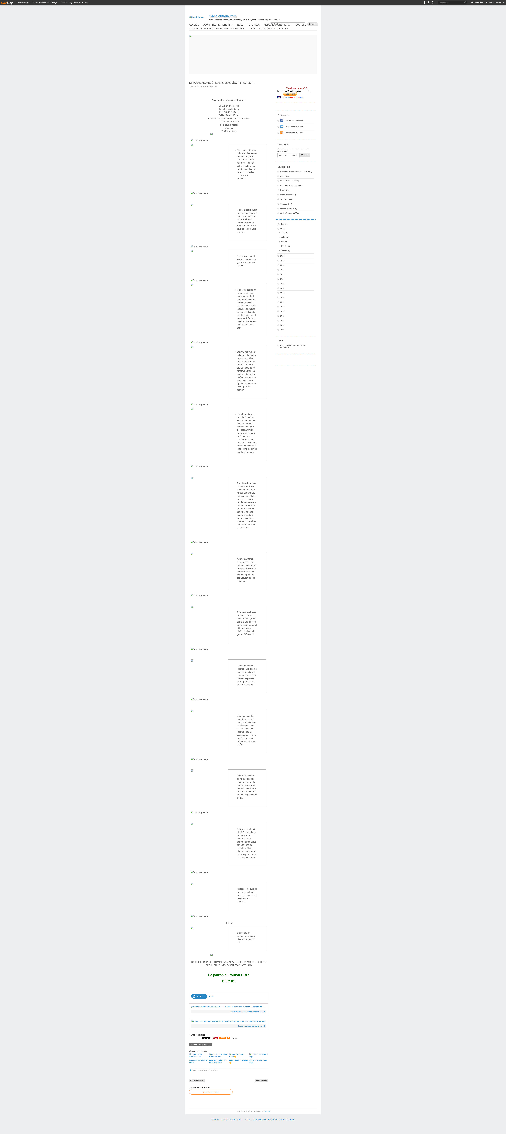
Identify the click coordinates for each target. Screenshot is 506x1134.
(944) (286, 204)
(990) (286, 199)
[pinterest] (433, 2)
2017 (282, 293)
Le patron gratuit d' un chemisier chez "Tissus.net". (221, 82)
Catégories (266, 28)
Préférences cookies (287, 1120)
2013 (282, 311)
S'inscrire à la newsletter (200, 1044)
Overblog (267, 1111)
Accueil (194, 25)
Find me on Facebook (293, 120)
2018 (282, 288)
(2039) (285, 176)
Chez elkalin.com (223, 16)
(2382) (296, 172)
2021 (282, 274)
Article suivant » (261, 1080)
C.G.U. (247, 1120)
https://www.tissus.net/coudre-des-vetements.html (247, 1011)
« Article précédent (196, 1080)
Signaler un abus (236, 1120)
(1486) (291, 185)
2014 (282, 307)
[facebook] (424, 2)
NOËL (240, 25)
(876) (288, 208)
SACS (252, 28)
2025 (282, 256)
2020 (282, 279)
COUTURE (301, 25)
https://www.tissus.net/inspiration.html (251, 1026)
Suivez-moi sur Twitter (293, 127)
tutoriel (211, 996)
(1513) (289, 181)
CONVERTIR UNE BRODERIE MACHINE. (292, 346)
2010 (282, 325)
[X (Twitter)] (428, 2)
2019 (282, 284)
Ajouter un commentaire (210, 1092)
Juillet (283, 237)
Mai (282, 242)
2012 (282, 316)
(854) (289, 213)
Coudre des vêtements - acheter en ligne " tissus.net (249, 1007)
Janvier (284, 251)
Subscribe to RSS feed (293, 133)
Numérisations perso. (277, 25)
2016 (282, 297)
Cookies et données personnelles (265, 1120)
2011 (282, 320)
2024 (282, 260)
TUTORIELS (253, 25)
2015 (282, 302)
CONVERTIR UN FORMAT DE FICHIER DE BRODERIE (217, 28)
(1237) (288, 195)
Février (284, 246)
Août (283, 233)
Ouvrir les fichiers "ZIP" (218, 25)
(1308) (285, 190)
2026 (282, 229)
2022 (282, 270)
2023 (282, 265)
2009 (282, 330)
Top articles (215, 1120)
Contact (283, 28)
